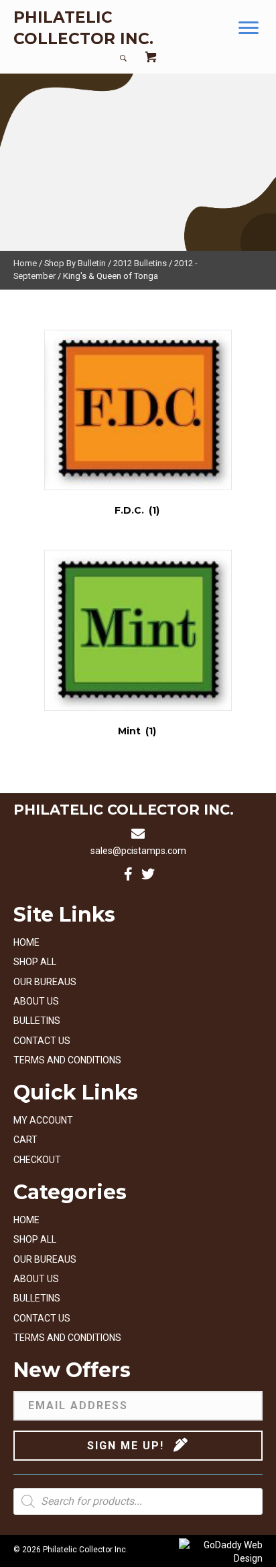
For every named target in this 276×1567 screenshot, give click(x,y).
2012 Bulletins (140, 263)
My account (43, 1120)
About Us (36, 1001)
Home (25, 263)
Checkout (37, 1159)
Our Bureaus (44, 981)
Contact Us (41, 1040)
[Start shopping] (151, 58)
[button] (248, 28)
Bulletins (36, 1020)
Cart (25, 1139)
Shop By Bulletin (75, 263)
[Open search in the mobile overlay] (138, 1501)
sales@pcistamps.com (138, 850)
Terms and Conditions (67, 1060)
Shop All (34, 961)
